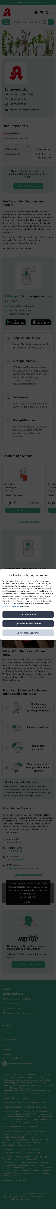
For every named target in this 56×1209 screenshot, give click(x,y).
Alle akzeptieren (28, 614)
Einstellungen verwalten (28, 633)
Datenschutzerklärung (11, 606)
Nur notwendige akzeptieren (28, 623)
